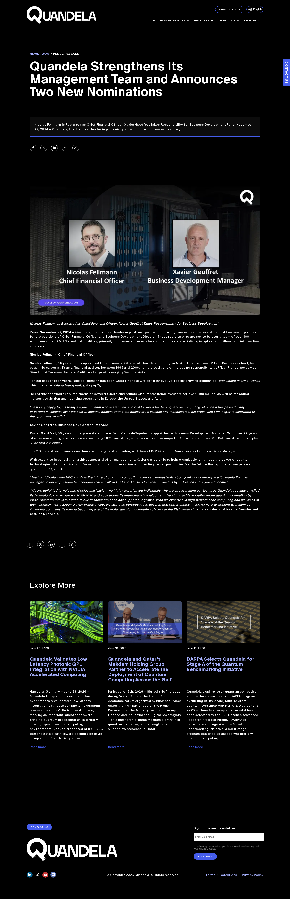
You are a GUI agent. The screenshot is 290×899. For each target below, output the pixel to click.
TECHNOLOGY (226, 20)
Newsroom (40, 54)
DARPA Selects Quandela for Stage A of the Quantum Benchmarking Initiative (220, 664)
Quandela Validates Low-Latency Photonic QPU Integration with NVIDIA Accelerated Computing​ (59, 666)
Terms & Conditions (222, 875)
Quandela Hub (229, 9)
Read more (38, 747)
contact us (39, 827)
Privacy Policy (252, 875)
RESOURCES (201, 20)
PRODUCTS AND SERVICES (169, 20)
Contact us (286, 72)
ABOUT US (250, 20)
